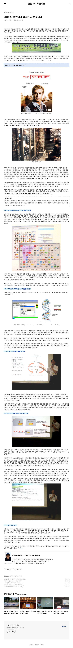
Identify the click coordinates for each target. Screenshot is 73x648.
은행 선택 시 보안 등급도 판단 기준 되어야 (13, 585)
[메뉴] (4, 3)
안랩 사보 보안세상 (36, 3)
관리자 (42, 644)
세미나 (11, 576)
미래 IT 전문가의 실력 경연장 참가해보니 (12, 583)
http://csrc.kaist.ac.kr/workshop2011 (26, 40)
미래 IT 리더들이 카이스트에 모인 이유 (12, 581)
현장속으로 (6, 576)
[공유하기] (10, 569)
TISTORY (37, 644)
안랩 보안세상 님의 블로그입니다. (15, 627)
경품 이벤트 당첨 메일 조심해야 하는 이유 (13, 587)
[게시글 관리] (12, 569)
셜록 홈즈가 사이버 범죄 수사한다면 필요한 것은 (14, 579)
